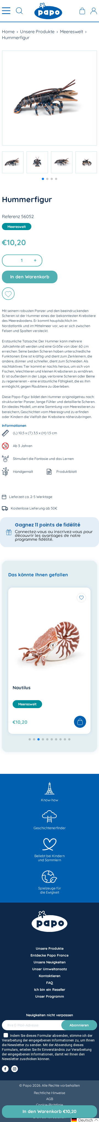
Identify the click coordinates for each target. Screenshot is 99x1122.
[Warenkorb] (82, 11)
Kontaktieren (50, 976)
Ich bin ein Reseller (49, 989)
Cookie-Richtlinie (49, 1105)
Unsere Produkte (37, 31)
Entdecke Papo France (49, 955)
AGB (49, 1099)
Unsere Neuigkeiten (50, 962)
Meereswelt (71, 31)
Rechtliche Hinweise (49, 1092)
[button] (43, 179)
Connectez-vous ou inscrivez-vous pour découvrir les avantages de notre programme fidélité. (54, 536)
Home (8, 31)
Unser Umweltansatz (49, 969)
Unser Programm (49, 996)
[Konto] (93, 11)
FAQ (49, 982)
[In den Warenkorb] (80, 722)
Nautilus (22, 687)
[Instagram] (14, 1069)
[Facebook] (5, 1069)
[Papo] (48, 11)
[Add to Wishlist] (81, 597)
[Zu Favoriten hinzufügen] (8, 293)
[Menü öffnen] (6, 11)
